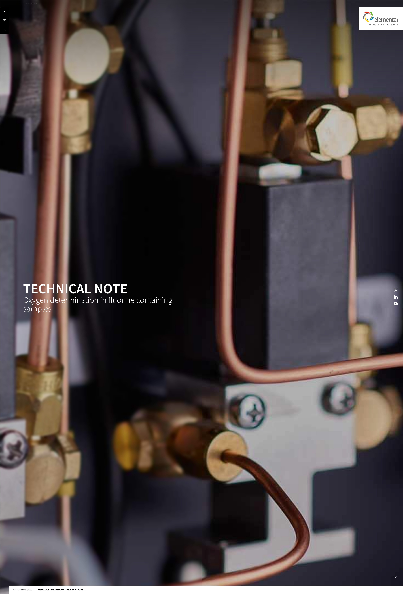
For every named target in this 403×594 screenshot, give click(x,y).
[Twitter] (396, 290)
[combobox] (31, 3)
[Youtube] (396, 304)
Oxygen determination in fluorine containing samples (60, 590)
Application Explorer (22, 590)
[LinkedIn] (396, 297)
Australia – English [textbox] (30, 3)
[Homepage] (381, 18)
